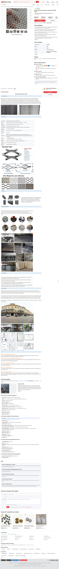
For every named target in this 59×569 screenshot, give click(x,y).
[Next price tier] (58, 17)
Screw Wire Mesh (4, 555)
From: (5, 494)
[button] (34, 1)
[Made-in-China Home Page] (6, 2)
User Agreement (35, 565)
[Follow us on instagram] (53, 560)
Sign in (57, 2)
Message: (4, 499)
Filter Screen (3, 549)
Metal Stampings (4, 419)
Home (2, 6)
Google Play (9, 560)
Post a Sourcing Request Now (26, 507)
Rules (57, 4)
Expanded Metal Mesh (10, 418)
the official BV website (22, 380)
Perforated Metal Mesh (17, 418)
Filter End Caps (37, 418)
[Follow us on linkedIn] (57, 560)
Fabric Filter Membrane (23, 549)
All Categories (4, 4)
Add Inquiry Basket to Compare (17, 34)
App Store (3, 560)
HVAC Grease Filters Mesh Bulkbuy (21, 555)
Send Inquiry (40, 20)
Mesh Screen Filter (31, 549)
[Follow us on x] (52, 560)
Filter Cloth (8, 549)
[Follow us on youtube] (54, 560)
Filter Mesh (25, 6)
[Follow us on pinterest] (56, 560)
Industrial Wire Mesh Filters (51, 553)
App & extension (47, 4)
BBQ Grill (16, 539)
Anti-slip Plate (17, 419)
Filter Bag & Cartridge (15, 549)
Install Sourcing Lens (24, 560)
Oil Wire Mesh (43, 553)
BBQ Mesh (13, 419)
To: (5, 496)
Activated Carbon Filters (47, 537)
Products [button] (15, 1)
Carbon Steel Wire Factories (28, 553)
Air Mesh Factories (11, 553)
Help (42, 4)
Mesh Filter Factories (19, 553)
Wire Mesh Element (11, 555)
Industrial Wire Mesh (36, 553)
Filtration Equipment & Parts (19, 6)
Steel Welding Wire (4, 553)
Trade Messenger (15, 560)
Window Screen (32, 536)
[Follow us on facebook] (50, 560)
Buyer (38, 4)
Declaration (39, 565)
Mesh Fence (45, 539)
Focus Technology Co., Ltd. (23, 565)
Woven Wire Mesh (24, 418)
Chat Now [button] (52, 20)
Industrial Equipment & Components (9, 6)
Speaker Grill (31, 539)
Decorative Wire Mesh (30, 418)
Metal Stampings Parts (4, 539)
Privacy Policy (43, 565)
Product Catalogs (14, 534)
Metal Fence (9, 419)
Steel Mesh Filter (30, 6)
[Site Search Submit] (37, 2)
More (2, 557)
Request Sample (49, 22)
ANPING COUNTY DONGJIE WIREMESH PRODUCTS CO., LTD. (45, 13)
